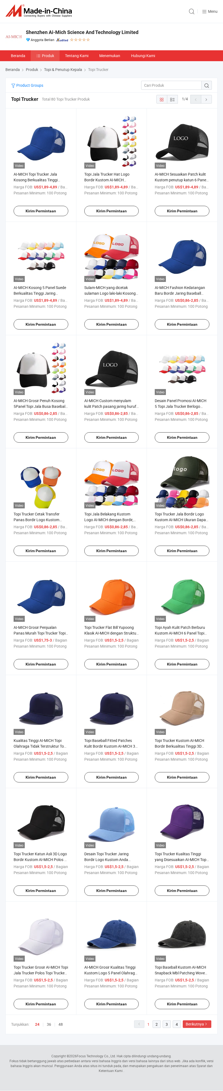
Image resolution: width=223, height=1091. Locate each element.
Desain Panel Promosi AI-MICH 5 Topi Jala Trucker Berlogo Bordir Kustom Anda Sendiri (180, 406)
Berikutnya (195, 1024)
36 (49, 1024)
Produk (48, 55)
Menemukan (109, 55)
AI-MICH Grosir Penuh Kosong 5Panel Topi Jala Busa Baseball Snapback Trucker (40, 406)
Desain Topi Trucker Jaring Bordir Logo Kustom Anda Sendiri (106, 859)
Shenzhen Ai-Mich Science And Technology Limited (82, 32)
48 (60, 1024)
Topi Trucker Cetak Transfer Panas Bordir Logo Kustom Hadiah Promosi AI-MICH (37, 519)
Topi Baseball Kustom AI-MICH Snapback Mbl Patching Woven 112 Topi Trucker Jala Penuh (181, 973)
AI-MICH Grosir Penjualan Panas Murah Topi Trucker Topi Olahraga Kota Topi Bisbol (40, 633)
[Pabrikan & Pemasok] (39, 10)
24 (37, 1024)
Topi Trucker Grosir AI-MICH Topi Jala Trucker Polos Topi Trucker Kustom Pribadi (41, 973)
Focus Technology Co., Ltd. (96, 1056)
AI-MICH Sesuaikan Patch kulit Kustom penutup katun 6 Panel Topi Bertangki (181, 180)
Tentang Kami (76, 55)
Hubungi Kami (143, 55)
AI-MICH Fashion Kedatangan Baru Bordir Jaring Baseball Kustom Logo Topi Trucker (180, 293)
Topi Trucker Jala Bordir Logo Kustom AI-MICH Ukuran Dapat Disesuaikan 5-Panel (181, 519)
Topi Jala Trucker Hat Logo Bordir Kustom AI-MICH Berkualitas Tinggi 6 (106, 180)
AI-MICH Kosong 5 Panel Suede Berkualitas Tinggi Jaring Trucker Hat (40, 293)
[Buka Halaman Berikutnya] (206, 99)
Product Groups (29, 85)
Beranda (18, 55)
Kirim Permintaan (41, 211)
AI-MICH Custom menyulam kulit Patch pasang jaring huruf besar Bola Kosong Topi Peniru (110, 406)
